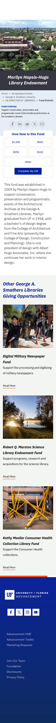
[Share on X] (35, 124)
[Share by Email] (42, 124)
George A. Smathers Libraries (20, 96)
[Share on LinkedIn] (20, 124)
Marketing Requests (19, 645)
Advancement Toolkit (20, 639)
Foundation (14, 666)
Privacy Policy (15, 677)
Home (4, 93)
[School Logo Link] (26, 595)
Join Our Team (16, 661)
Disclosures (14, 672)
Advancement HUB (19, 634)
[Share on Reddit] (28, 124)
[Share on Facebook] (13, 124)
